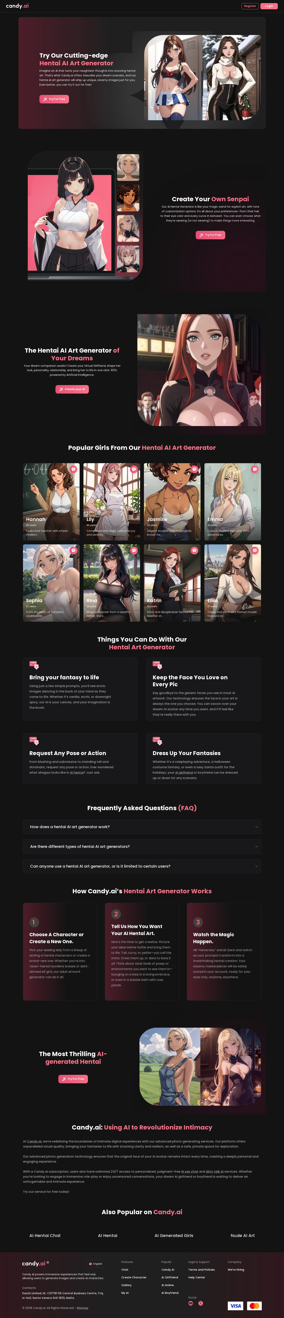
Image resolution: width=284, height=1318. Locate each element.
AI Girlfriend (170, 1277)
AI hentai (77, 772)
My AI (125, 1293)
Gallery (126, 1285)
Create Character (134, 1277)
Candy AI (168, 1270)
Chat (124, 1270)
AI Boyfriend (170, 1293)
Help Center (196, 1277)
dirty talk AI (215, 1171)
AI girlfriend (184, 772)
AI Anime (168, 1285)
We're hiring (236, 1270)
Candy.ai (34, 1141)
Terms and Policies (201, 1270)
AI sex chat (189, 1171)
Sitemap (82, 1308)
